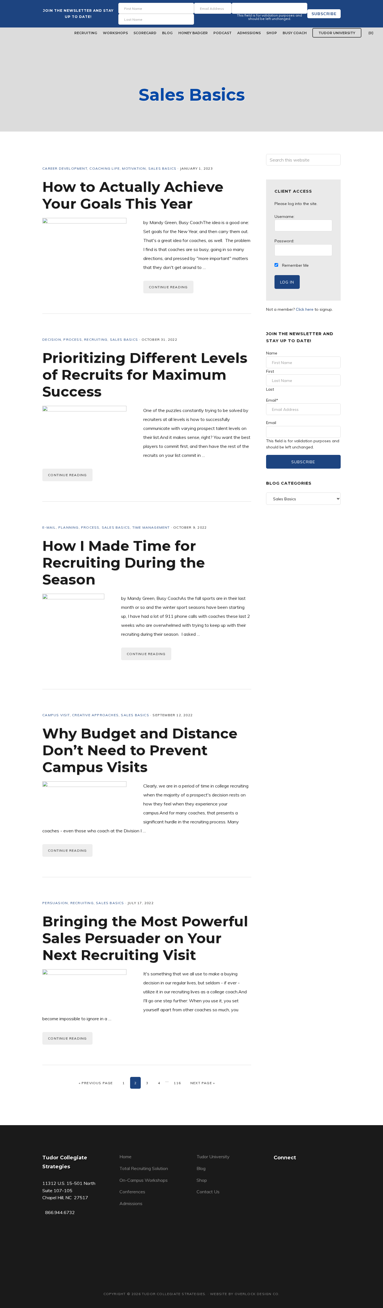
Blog (201, 1168)
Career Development (64, 168)
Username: (284, 216)
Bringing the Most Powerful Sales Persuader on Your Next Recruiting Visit (145, 938)
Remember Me (295, 265)
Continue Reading (168, 287)
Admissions (130, 1203)
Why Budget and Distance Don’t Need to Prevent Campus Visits (139, 750)
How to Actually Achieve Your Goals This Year (132, 195)
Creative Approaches (95, 715)
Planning (68, 527)
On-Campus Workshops (143, 1180)
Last (270, 389)
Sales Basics (162, 168)
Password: (284, 240)
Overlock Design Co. (257, 1294)
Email (272, 400)
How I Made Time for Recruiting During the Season (123, 562)
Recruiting (95, 339)
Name (271, 353)
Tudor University (213, 1156)
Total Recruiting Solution (143, 1168)
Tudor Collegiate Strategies (31, 32)
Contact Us (208, 1191)
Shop (202, 1180)
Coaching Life (104, 168)
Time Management (151, 527)
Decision (51, 339)
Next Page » (202, 1083)
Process (72, 339)
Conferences (132, 1191)
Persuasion (55, 903)
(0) (370, 33)
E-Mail (49, 527)
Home (125, 1156)
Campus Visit (56, 715)
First (270, 371)
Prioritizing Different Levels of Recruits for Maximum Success (144, 374)
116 (179, 1083)
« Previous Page (96, 1083)
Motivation (134, 168)
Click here (304, 309)
